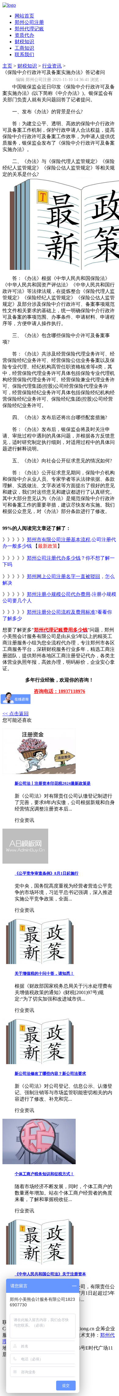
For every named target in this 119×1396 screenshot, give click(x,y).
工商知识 (24, 48)
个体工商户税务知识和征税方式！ (44, 1174)
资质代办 (24, 35)
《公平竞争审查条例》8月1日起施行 (46, 873)
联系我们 (24, 54)
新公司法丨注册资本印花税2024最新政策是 (53, 783)
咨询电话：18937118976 (59, 691)
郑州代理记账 (29, 28)
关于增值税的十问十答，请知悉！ (44, 973)
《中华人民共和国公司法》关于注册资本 (50, 1274)
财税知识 (24, 41)
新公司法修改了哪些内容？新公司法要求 (50, 1073)
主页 (7, 65)
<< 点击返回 (15, 713)
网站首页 (24, 15)
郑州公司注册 (29, 22)
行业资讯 (52, 65)
